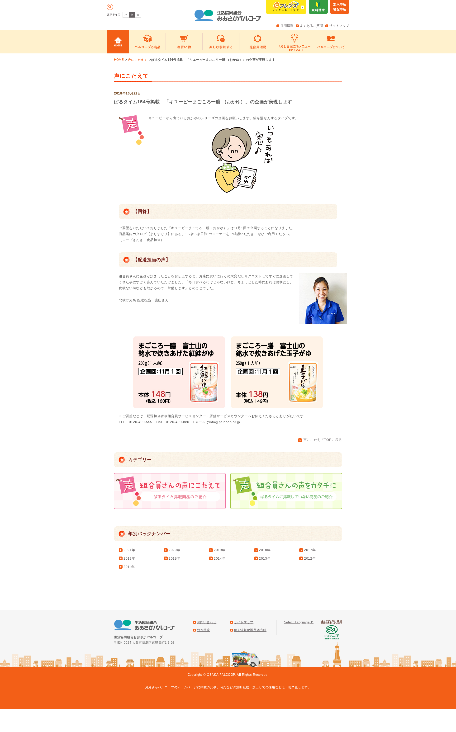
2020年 (174, 550)
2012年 (310, 558)
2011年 (129, 567)
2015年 (174, 558)
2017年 (310, 550)
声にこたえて (137, 59)
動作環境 (203, 630)
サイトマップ (339, 26)
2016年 (129, 558)
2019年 (220, 550)
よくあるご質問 (311, 26)
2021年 (129, 550)
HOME (119, 59)
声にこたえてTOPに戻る (322, 440)
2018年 (265, 550)
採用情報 (287, 26)
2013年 (265, 558)
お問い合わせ (206, 622)
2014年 (220, 558)
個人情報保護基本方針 (250, 630)
